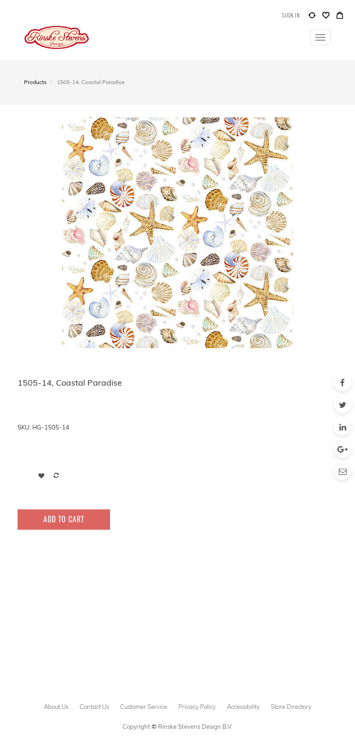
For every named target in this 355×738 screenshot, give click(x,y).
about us (56, 706)
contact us (94, 706)
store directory (291, 706)
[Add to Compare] (312, 17)
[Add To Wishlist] (41, 475)
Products (35, 82)
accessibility (243, 706)
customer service (143, 706)
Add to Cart (63, 519)
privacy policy (197, 706)
